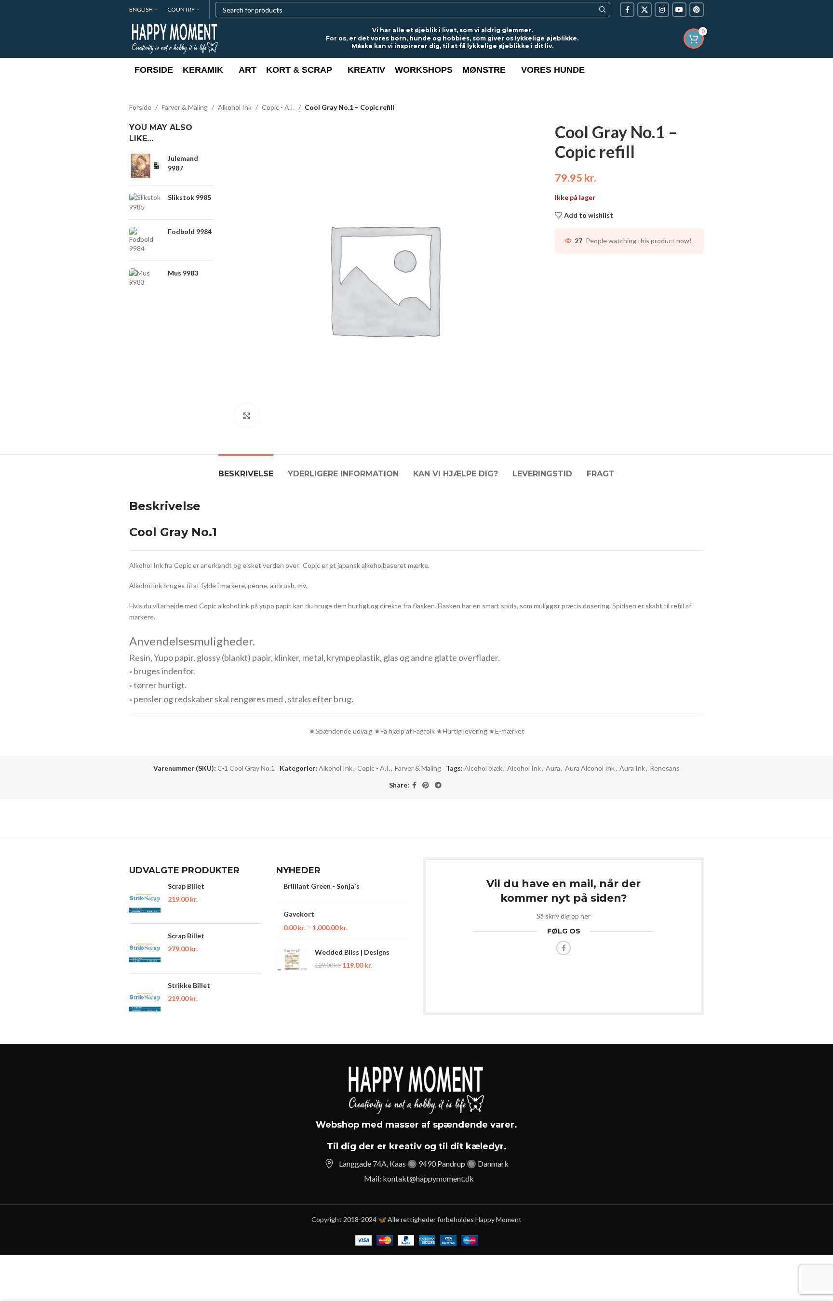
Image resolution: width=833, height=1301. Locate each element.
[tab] (245, 469)
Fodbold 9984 (190, 231)
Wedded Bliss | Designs (352, 952)
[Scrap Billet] (145, 898)
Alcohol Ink (524, 768)
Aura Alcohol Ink (590, 768)
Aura (553, 768)
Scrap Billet (186, 886)
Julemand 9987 (183, 163)
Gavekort (298, 914)
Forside (140, 107)
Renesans (665, 768)
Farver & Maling (184, 107)
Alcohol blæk (483, 768)
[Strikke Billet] (145, 998)
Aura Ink (632, 768)
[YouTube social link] (679, 9)
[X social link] (644, 9)
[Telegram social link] (438, 785)
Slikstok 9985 (189, 197)
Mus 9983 (183, 273)
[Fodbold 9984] (145, 240)
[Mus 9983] (145, 277)
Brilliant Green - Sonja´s (321, 886)
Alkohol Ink (235, 107)
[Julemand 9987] (145, 166)
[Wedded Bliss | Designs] (292, 959)
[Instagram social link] (662, 9)
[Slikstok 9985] (145, 202)
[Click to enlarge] (247, 416)
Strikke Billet (189, 985)
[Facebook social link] (627, 9)
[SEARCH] (602, 9)
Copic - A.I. (278, 107)
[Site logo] (175, 38)
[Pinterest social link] (696, 9)
